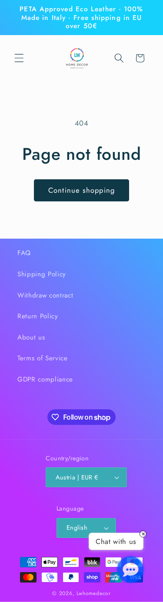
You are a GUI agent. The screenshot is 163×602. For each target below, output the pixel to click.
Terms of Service (42, 358)
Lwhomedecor (93, 593)
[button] (19, 58)
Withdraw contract (45, 295)
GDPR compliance (45, 379)
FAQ (24, 253)
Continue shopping (81, 190)
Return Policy (37, 316)
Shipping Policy (41, 274)
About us (31, 337)
